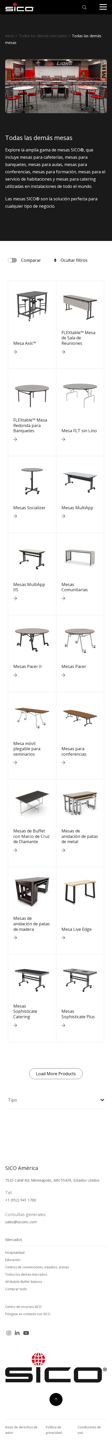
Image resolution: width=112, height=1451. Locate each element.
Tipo (12, 1100)
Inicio (9, 35)
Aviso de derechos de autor (21, 1430)
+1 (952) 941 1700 (20, 1200)
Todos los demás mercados (42, 35)
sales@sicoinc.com (21, 1221)
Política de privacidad (54, 1430)
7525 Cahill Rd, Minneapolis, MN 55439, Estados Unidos (52, 1180)
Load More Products (56, 1074)
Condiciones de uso (89, 1430)
